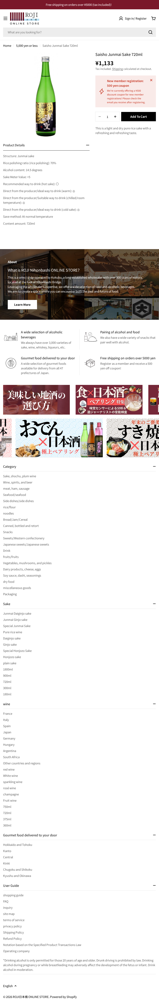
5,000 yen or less (27, 45)
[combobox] (79, 32)
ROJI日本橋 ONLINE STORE (31, 997)
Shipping (117, 69)
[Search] (150, 32)
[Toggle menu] (5, 18)
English (8, 986)
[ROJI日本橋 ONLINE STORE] (36, 400)
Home (7, 45)
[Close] (151, 80)
